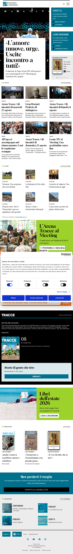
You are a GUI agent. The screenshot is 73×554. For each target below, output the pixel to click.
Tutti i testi (66, 426)
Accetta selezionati (36, 298)
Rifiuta (13, 298)
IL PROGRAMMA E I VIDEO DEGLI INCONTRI (52, 249)
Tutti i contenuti (65, 499)
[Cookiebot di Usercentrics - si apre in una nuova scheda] (62, 254)
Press (25, 534)
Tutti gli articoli (66, 82)
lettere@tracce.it (21, 217)
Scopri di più (5, 332)
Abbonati (37, 376)
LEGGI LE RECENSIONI (49, 416)
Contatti (6, 534)
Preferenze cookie (46, 550)
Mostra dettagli (62, 292)
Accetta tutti (60, 298)
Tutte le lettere (65, 166)
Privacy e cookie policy (35, 550)
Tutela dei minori (33, 534)
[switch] (27, 284)
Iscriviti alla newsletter (36, 489)
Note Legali (25, 550)
